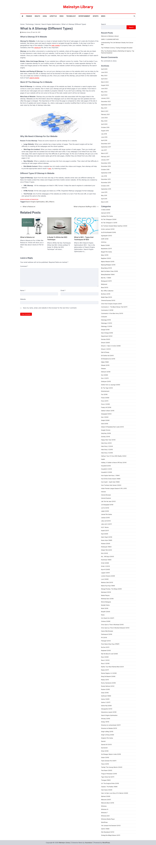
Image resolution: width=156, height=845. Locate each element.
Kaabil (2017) (105, 530)
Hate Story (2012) (106, 443)
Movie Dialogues (106, 602)
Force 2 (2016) (105, 404)
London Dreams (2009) (108, 576)
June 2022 (104, 88)
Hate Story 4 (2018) (107, 453)
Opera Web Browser (107, 631)
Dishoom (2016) (105, 371)
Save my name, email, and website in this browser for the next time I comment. (50, 308)
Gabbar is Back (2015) (107, 410)
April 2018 (104, 140)
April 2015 (104, 198)
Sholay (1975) (105, 722)
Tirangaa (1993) (106, 780)
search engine (34, 78)
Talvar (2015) (105, 764)
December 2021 (106, 101)
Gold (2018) (104, 423)
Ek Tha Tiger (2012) (107, 388)
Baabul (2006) (105, 245)
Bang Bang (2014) (106, 268)
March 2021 (104, 111)
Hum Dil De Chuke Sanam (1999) (110, 478)
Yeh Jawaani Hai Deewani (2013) (111, 825)
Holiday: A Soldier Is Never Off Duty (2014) (113, 462)
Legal (45, 16)
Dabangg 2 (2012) (106, 323)
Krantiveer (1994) (106, 559)
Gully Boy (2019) (106, 433)
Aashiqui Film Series (107, 216)
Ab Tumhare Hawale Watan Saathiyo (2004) (114, 226)
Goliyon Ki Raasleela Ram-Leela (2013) (112, 427)
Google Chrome (105, 430)
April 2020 (104, 124)
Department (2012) (106, 336)
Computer (104, 316)
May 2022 (104, 91)
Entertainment (84, 16)
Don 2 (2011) (105, 378)
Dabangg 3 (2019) (106, 326)
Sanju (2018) (105, 692)
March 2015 (104, 202)
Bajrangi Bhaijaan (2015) (108, 265)
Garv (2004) (104, 417)
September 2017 (106, 147)
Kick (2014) (104, 553)
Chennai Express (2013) (108, 300)
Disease (103, 368)
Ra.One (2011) (105, 647)
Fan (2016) (104, 394)
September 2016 (106, 173)
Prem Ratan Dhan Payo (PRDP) (110, 644)
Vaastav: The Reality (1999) (109, 786)
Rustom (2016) (105, 689)
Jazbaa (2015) (105, 517)
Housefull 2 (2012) (106, 469)
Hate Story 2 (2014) (107, 446)
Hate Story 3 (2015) (107, 449)
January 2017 (105, 160)
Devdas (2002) (105, 339)
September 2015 (106, 189)
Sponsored (104, 747)
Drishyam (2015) (106, 381)
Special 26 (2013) (106, 744)
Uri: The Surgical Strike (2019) (110, 783)
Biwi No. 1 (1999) (106, 277)
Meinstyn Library (78, 7)
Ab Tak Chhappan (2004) (108, 219)
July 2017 (104, 150)
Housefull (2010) (106, 465)
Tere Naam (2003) (106, 770)
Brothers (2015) (105, 294)
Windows (104, 806)
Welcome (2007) (106, 799)
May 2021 (104, 108)
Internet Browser (106, 495)
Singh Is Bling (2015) (107, 731)
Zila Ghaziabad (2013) (107, 832)
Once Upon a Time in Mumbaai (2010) (112, 624)
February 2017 (105, 156)
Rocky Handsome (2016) (108, 683)
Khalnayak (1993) (106, 547)
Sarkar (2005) (105, 699)
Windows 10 (104, 809)
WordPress (104, 822)
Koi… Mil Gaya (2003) (107, 556)
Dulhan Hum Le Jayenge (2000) (110, 384)
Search (103, 24)
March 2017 (104, 153)
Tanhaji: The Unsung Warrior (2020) (111, 767)
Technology (71, 16)
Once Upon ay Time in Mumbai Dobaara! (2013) (115, 628)
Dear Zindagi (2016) (107, 333)
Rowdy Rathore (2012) (107, 686)
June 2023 (104, 72)
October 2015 (105, 185)
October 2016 (105, 169)
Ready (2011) (105, 679)
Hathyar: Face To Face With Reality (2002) (113, 456)
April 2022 (104, 95)
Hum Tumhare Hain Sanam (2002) (111, 485)
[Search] (134, 16)
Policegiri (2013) (106, 641)
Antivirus (103, 242)
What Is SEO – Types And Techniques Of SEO (83, 238)
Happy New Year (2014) (108, 440)
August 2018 (105, 130)
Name (22, 290)
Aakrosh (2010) (105, 213)
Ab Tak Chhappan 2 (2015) (109, 222)
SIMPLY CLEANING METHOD (110, 39)
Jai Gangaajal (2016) (107, 504)
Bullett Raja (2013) (106, 297)
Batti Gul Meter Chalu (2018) (109, 271)
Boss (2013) (104, 287)
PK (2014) (104, 637)
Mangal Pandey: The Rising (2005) (111, 589)
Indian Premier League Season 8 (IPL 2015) (114, 488)
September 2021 (106, 104)
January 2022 (105, 98)
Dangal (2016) (105, 329)
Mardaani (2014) (106, 592)
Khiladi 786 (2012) (106, 550)
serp (49, 168)
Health (37, 16)
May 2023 (104, 75)
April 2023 (104, 79)
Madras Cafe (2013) (107, 582)
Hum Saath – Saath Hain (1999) (110, 482)
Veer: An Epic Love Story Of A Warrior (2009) (114, 793)
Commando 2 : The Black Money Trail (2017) (114, 307)
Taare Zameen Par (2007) (108, 760)
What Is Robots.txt (27, 237)
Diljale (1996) (105, 362)
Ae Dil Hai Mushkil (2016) (108, 232)
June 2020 (104, 117)
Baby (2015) (104, 255)
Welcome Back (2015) (107, 803)
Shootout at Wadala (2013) (109, 728)
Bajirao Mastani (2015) (107, 261)
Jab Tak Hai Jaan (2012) (108, 501)
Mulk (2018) (104, 608)
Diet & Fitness (105, 352)
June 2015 (104, 192)
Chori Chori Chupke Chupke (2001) (111, 303)
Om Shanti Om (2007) (107, 618)
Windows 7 (104, 812)
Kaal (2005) (104, 534)
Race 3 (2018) (105, 663)
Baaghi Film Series (106, 252)
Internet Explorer (106, 498)
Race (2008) (105, 657)
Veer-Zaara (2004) (106, 790)
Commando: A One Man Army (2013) (112, 313)
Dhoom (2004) (105, 342)
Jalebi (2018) (105, 511)
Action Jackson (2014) (107, 229)
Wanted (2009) (105, 796)
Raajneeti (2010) (106, 650)
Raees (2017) (105, 670)
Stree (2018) (105, 751)
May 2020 (104, 121)
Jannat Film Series (106, 514)
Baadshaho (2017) (106, 248)
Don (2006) (104, 375)
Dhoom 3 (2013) (106, 349)
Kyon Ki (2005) (105, 569)
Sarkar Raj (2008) (106, 705)
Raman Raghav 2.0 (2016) (109, 673)
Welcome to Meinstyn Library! (110, 36)
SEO (47, 202)
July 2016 (104, 176)
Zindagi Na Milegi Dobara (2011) (110, 835)
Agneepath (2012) (106, 235)
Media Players (105, 595)
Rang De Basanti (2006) (108, 676)
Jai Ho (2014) (105, 508)
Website (23, 299)
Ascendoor (88, 842)
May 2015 (104, 195)
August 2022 (105, 85)
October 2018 (105, 127)
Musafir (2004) (105, 611)
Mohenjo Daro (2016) (107, 598)
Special (103, 741)
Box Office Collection (107, 290)
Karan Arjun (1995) (106, 540)
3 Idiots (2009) (105, 209)
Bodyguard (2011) (106, 281)
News (103, 16)
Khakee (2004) (105, 543)
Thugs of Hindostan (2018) (109, 773)
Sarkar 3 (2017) (105, 702)
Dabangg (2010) (106, 320)
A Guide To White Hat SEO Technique (57, 238)
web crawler (55, 45)
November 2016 (106, 166)
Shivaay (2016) (105, 718)
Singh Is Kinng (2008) (107, 735)
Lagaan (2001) (105, 572)
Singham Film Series (107, 738)
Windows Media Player (108, 819)
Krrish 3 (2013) (105, 566)
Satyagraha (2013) (106, 709)
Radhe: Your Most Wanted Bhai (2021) (112, 666)
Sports (95, 16)
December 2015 (105, 179)
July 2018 (104, 134)
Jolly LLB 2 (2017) (106, 524)
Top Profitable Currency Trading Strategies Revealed (116, 47)
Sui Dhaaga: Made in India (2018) (111, 754)
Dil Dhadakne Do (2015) (108, 359)
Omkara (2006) (105, 621)
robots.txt (37, 47)
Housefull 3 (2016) (106, 472)
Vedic (61, 16)
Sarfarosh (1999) (106, 696)
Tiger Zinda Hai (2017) (107, 777)
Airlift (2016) (104, 239)
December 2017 (105, 143)
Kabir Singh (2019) (106, 537)
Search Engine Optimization (29, 199)
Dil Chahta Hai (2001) (107, 355)
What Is (51, 202)
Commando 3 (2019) (107, 310)
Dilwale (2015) (105, 365)
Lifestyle (53, 16)
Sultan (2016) (105, 757)
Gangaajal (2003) (106, 414)
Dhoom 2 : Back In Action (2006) (111, 346)
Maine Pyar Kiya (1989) (108, 585)
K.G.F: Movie (105, 527)
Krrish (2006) (105, 563)
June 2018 (104, 137)
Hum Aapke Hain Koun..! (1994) (110, 475)
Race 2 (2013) (105, 660)
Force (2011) (104, 401)
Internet (103, 491)
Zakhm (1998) (105, 829)
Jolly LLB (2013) (106, 521)
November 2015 (106, 182)
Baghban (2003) (106, 258)
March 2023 (105, 82)
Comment (24, 266)
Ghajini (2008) (105, 420)
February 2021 (105, 114)
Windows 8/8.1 (105, 816)
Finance (29, 16)
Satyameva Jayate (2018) (108, 712)
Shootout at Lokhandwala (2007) (111, 725)
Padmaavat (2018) (106, 634)
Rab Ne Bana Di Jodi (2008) (109, 653)
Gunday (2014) (105, 436)
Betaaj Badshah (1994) (108, 274)
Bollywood (104, 284)
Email (63, 290)
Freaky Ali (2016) (106, 407)
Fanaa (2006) (105, 397)
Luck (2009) (105, 579)
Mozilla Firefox (105, 605)
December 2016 (106, 163)
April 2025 (104, 69)
